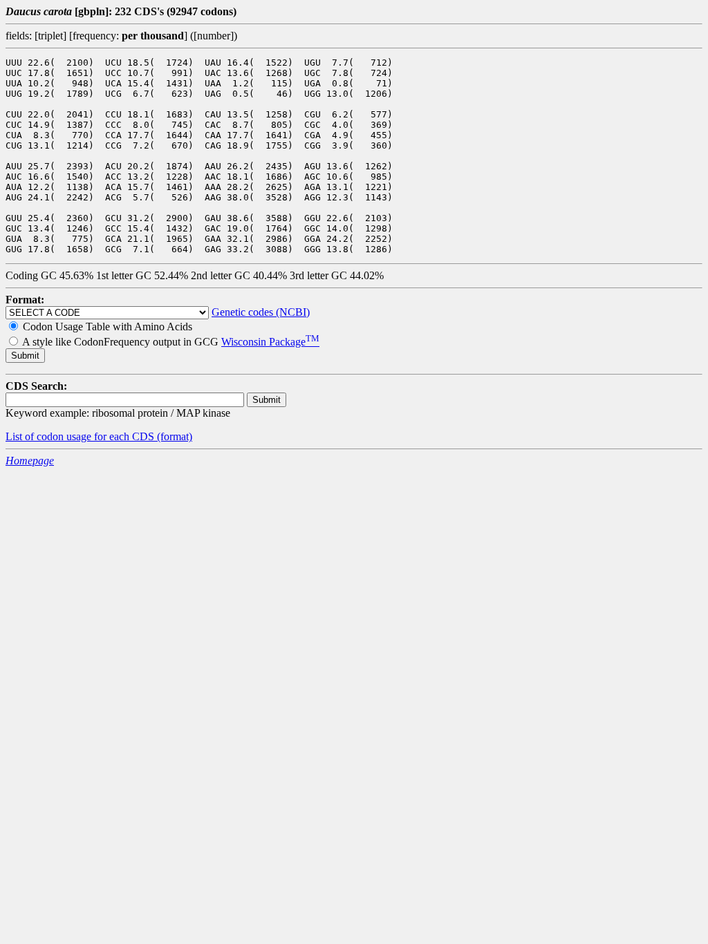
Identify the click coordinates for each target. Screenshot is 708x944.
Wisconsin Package (270, 342)
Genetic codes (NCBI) (261, 312)
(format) (174, 436)
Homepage (30, 460)
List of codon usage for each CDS (81, 436)
